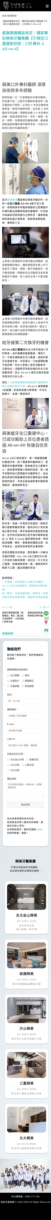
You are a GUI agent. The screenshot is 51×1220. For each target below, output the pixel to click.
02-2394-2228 (26, 921)
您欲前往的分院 (15, 754)
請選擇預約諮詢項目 (18, 669)
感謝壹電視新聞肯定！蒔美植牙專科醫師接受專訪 (38, 615)
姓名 (10, 694)
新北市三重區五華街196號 (26, 1093)
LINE (39, 829)
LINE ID (11, 739)
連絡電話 (12, 709)
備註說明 (11, 779)
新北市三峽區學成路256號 (26, 1148)
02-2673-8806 (26, 1143)
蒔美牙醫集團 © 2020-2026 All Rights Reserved (25, 1202)
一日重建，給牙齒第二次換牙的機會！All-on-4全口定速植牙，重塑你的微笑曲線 (24, 586)
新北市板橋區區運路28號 (26, 984)
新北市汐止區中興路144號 (26, 1039)
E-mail (11, 724)
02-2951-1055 (26, 979)
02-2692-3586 (26, 1034)
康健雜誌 (12, 199)
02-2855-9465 (26, 1089)
